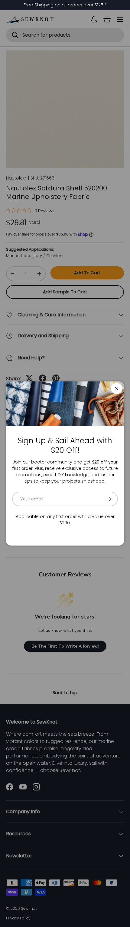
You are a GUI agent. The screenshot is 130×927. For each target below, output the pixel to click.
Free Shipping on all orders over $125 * (65, 5)
